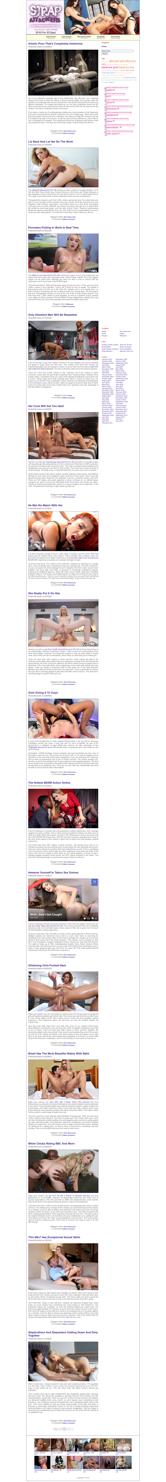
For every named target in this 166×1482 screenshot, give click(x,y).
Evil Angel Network (114, 64)
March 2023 (106, 386)
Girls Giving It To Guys (43, 692)
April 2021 (105, 421)
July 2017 (119, 419)
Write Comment (69, 133)
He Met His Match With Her (45, 505)
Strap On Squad (66, 36)
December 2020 (121, 359)
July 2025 (105, 365)
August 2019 (120, 380)
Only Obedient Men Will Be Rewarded (52, 314)
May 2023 (105, 384)
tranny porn (130, 77)
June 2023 (106, 382)
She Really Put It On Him (44, 593)
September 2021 (108, 415)
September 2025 (108, 363)
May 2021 (105, 419)
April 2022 (105, 402)
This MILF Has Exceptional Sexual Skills (54, 1237)
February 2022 (107, 405)
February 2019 (121, 392)
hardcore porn (110, 67)
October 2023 (107, 378)
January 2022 (107, 407)
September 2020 (122, 363)
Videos (122, 333)
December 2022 (107, 390)
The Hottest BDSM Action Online (49, 782)
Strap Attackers (115, 36)
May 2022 (105, 400)
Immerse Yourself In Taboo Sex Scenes (53, 872)
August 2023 (106, 380)
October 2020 (121, 361)
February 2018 (121, 405)
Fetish (69, 395)
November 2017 (121, 411)
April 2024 (105, 373)
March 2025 (106, 367)
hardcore (125, 64)
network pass (106, 70)
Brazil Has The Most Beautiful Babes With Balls (58, 1053)
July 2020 (119, 367)
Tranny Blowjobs (125, 349)
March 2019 (120, 390)
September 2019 (122, 378)
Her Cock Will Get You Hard (46, 406)
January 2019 (121, 394)
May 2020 (119, 369)
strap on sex (119, 77)
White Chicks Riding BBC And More (51, 1143)
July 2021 (105, 417)
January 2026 (107, 359)
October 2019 (121, 377)
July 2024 (105, 371)
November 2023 (107, 377)
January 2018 (121, 407)
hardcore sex (126, 67)
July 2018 (119, 404)
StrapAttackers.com (108, 77)
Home (104, 46)
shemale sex (106, 75)
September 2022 (108, 394)
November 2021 (107, 411)
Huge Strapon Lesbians (84, 36)
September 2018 (122, 402)
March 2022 (106, 404)
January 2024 (107, 375)
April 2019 (119, 388)
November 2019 (121, 375)
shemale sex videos (117, 75)
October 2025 (107, 361)
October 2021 (107, 413)
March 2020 (120, 371)
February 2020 (121, 373)
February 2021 (107, 423)
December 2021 (107, 409)
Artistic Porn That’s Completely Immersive (55, 43)
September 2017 (122, 415)
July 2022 (105, 398)
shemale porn (108, 73)
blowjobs (105, 61)
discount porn (117, 61)
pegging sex (116, 70)
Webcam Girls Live (126, 351)
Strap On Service (51, 36)
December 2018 (121, 396)
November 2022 (107, 392)
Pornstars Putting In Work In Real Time (53, 227)
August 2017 (120, 417)
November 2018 (121, 398)
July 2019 (119, 382)
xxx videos (109, 82)
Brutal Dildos (101, 36)
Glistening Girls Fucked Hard (47, 965)
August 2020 (120, 365)
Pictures (104, 336)
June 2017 (119, 421)
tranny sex (120, 80)
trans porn (128, 80)
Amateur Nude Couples (110, 345)
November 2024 (107, 369)
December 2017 (121, 409)
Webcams (70, 304)
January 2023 (107, 388)
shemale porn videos (123, 73)
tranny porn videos (109, 80)
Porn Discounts (70, 131)
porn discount (127, 70)
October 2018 (121, 400)
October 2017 (121, 413)
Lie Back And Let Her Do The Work (50, 141)
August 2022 (106, 396)
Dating (104, 331)
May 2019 (119, 386)
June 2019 (119, 384)
